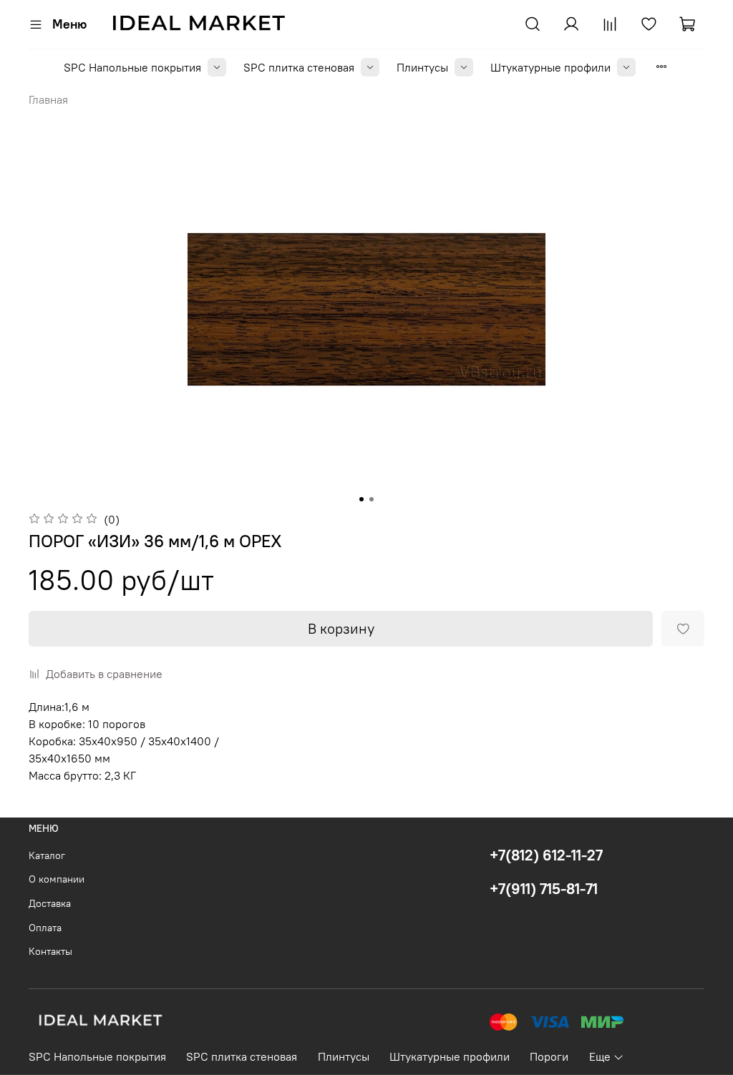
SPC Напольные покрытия (132, 67)
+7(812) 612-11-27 (546, 855)
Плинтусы (422, 67)
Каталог (47, 855)
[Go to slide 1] (361, 499)
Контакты (50, 951)
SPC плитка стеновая (298, 67)
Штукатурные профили (550, 67)
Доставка (50, 903)
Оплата (45, 927)
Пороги (549, 1056)
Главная (48, 99)
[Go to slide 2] (371, 499)
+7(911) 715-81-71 (544, 888)
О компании (56, 879)
